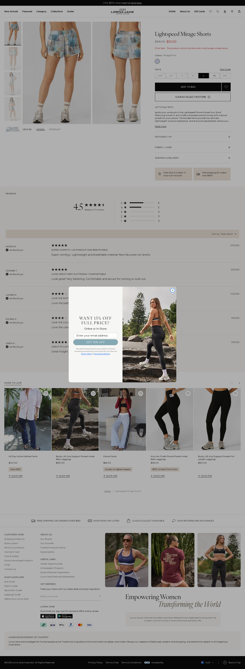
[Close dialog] (172, 290)
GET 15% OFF (95, 342)
